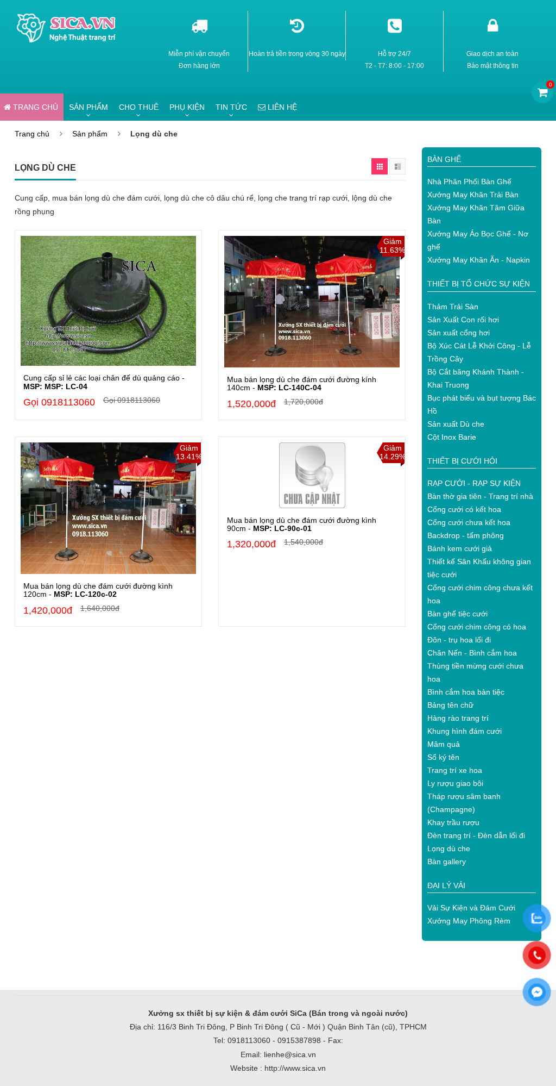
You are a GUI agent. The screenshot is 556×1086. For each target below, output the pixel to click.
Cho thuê (139, 107)
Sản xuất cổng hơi (458, 332)
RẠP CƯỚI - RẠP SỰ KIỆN (474, 483)
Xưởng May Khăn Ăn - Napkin (478, 259)
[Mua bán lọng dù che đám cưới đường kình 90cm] (312, 475)
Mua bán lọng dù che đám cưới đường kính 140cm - (301, 383)
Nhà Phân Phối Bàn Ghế (469, 181)
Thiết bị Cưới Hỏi (462, 461)
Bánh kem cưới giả (459, 548)
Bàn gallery (446, 861)
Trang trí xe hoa (454, 770)
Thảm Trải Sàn (452, 306)
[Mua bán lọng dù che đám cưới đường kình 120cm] (108, 508)
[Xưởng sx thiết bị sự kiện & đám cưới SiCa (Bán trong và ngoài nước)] (68, 17)
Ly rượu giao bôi (455, 783)
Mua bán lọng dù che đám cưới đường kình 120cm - (98, 590)
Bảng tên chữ (450, 705)
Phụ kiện (187, 107)
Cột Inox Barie (451, 437)
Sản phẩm (88, 107)
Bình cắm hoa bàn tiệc (465, 692)
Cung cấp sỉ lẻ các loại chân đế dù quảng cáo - (104, 381)
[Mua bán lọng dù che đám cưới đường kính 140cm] (312, 301)
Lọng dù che (448, 848)
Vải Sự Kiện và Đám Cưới (471, 907)
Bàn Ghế (444, 159)
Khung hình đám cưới (464, 731)
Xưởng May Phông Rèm (468, 920)
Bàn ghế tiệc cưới (457, 613)
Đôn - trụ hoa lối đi (459, 639)
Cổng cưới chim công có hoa (476, 626)
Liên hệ (281, 107)
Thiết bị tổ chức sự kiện (478, 283)
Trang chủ (32, 133)
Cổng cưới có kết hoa (464, 509)
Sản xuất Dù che (455, 424)
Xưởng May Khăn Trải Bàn (473, 194)
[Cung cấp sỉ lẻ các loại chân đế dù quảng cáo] (108, 301)
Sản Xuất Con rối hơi (463, 319)
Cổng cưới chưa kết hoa (468, 522)
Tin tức (231, 107)
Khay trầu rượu (453, 822)
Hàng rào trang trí (458, 718)
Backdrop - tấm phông (465, 535)
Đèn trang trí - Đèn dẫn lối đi (476, 835)
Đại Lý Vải (446, 885)
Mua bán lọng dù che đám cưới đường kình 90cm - (301, 524)
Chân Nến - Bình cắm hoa (472, 652)
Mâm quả (443, 744)
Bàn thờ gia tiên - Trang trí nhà (480, 496)
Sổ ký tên (443, 757)
